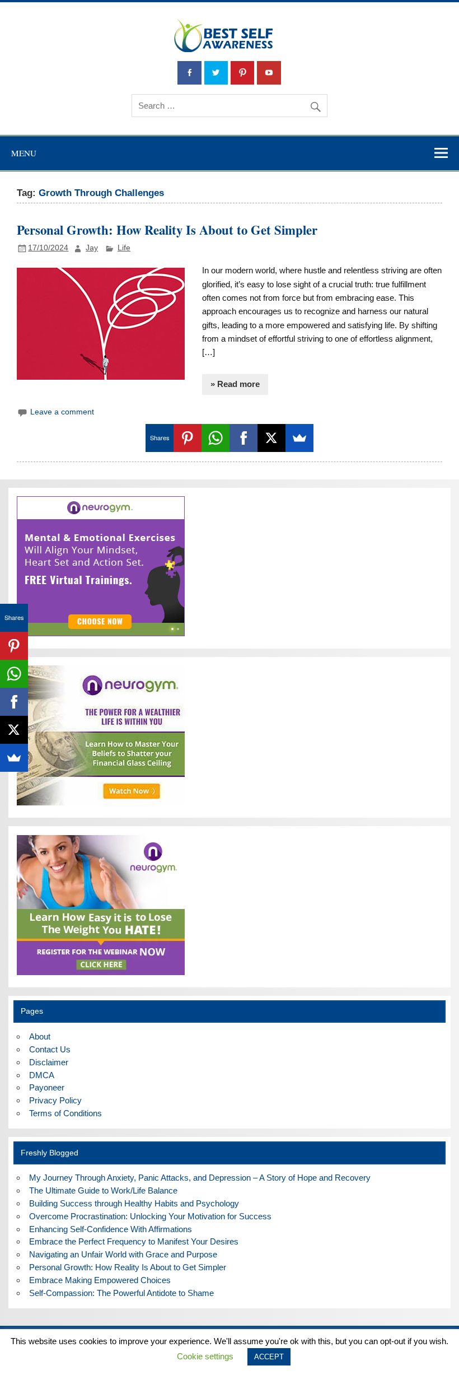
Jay (92, 248)
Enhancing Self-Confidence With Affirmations (110, 1229)
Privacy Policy (55, 1100)
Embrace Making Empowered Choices (100, 1280)
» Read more (235, 384)
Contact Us (50, 1049)
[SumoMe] (299, 438)
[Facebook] (243, 438)
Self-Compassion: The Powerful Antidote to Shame (121, 1293)
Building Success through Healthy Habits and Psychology (134, 1203)
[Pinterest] (188, 438)
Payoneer (46, 1087)
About (39, 1036)
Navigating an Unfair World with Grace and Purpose (123, 1254)
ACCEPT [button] (269, 1357)
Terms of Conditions (65, 1113)
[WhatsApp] (216, 438)
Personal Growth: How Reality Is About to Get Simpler (167, 230)
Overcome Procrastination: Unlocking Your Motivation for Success (150, 1216)
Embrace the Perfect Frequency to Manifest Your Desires (133, 1241)
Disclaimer (48, 1062)
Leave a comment (62, 412)
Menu (23, 153)
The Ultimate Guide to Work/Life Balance (103, 1190)
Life (124, 248)
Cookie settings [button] (205, 1356)
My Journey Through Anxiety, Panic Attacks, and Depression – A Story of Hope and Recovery (200, 1177)
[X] (271, 438)
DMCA (41, 1075)
